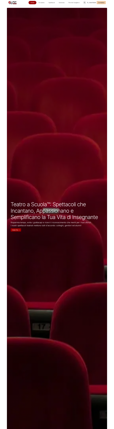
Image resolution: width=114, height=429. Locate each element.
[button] (84, 2)
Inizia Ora (15, 230)
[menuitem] (32, 2)
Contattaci (101, 2)
